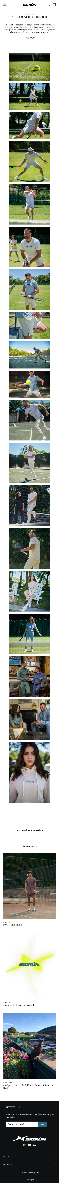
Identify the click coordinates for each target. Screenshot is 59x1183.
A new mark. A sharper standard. (18, 1005)
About (6, 1157)
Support (7, 1165)
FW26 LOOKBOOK (13, 925)
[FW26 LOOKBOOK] (29, 886)
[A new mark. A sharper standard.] (29, 966)
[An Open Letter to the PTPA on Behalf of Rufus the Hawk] (29, 1046)
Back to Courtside (32, 830)
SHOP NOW (29, 38)
